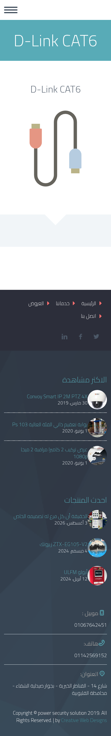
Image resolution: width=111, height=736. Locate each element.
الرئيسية (88, 303)
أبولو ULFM (76, 572)
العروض (36, 303)
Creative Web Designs (84, 720)
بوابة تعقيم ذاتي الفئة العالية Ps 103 (50, 424)
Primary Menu (11, 10)
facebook (80, 336)
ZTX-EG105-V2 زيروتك (64, 544)
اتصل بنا (88, 316)
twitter (96, 336)
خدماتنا (63, 303)
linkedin (64, 336)
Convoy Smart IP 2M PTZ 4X (57, 396)
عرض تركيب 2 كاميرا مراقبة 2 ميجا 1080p (54, 453)
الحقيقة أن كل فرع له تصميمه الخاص (50, 516)
